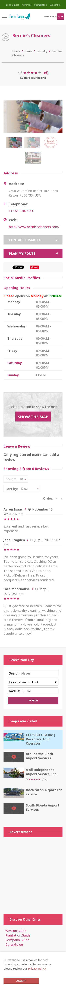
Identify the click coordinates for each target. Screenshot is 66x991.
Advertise (27, 4)
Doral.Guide (14, 944)
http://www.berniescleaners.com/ (34, 227)
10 (21, 478)
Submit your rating (33, 77)
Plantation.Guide (17, 935)
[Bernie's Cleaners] (14, 144)
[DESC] (56, 498)
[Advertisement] (33, 874)
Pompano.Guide (17, 940)
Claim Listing (40, 4)
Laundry (41, 51)
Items (28, 51)
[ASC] (61, 498)
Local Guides (12, 4)
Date (24, 488)
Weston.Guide (15, 931)
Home (16, 51)
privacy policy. (37, 968)
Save (36, 267)
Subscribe (55, 4)
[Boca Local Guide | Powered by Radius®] (19, 16)
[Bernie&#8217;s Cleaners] (33, 144)
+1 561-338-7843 (21, 211)
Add (60, 16)
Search (14, 673)
